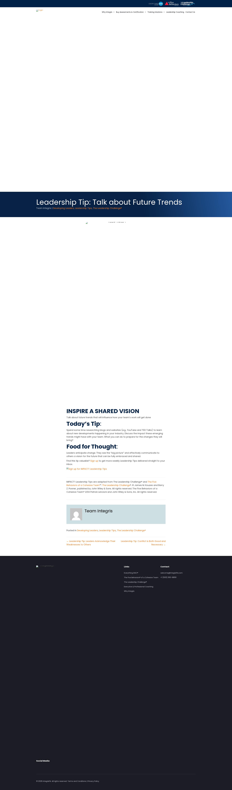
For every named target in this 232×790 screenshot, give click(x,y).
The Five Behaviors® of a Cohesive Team (141, 578)
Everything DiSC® (131, 573)
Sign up (94, 460)
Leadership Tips (83, 208)
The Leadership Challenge (116, 485)
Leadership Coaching (175, 12)
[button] (38, 766)
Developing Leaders (63, 208)
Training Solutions (155, 12)
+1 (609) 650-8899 (168, 577)
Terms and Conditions (77, 781)
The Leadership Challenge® (107, 208)
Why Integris (107, 12)
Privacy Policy (93, 781)
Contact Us (190, 12)
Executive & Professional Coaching (138, 587)
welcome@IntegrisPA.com (171, 573)
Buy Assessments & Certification (130, 12)
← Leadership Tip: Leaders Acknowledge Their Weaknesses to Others (90, 543)
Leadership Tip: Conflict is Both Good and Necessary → (143, 543)
